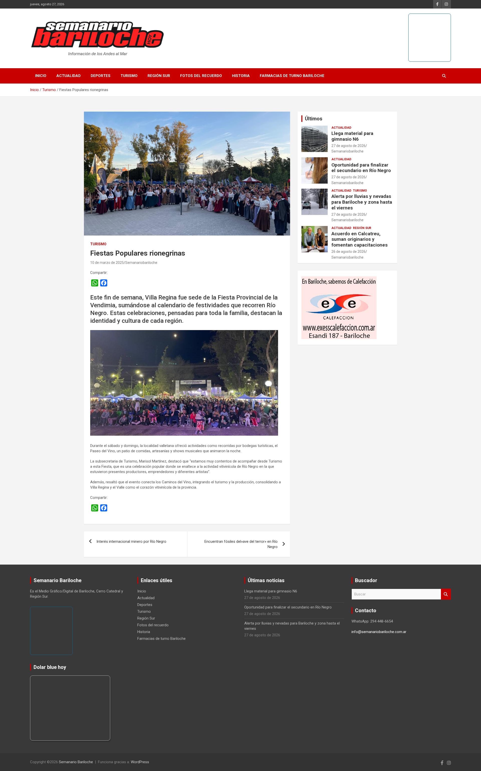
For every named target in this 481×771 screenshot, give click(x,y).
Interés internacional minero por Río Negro (131, 541)
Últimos (313, 119)
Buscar (446, 594)
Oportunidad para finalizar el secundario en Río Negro (361, 168)
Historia (241, 75)
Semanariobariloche (141, 263)
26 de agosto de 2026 (348, 252)
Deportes (100, 75)
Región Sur (159, 75)
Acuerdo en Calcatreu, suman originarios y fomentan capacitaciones (359, 239)
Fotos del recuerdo (201, 75)
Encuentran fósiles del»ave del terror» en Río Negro (241, 544)
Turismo (129, 75)
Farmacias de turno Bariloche (292, 75)
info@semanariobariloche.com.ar (378, 632)
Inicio (40, 75)
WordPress (140, 762)
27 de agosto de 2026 (348, 146)
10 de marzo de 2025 (107, 263)
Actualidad (68, 75)
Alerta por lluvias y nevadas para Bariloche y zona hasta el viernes (361, 202)
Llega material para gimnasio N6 (352, 136)
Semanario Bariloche (76, 762)
